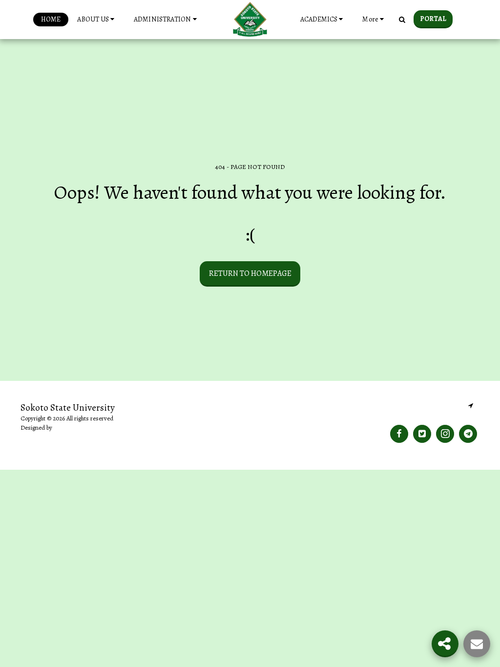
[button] (97, 19)
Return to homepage (250, 273)
